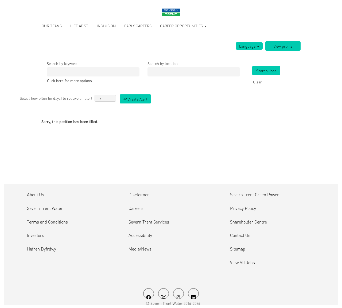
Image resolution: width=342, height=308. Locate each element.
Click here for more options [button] (69, 80)
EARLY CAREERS (137, 25)
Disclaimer (139, 194)
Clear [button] (257, 81)
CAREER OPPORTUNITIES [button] (182, 25)
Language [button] (247, 46)
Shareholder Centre (248, 222)
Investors (35, 235)
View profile (283, 46)
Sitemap (237, 249)
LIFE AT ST (79, 25)
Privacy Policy (243, 208)
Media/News (140, 249)
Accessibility (140, 235)
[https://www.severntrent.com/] (171, 12)
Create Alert (136, 99)
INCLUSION (106, 25)
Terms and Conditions (47, 222)
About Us (35, 194)
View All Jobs (242, 262)
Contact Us (240, 235)
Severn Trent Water (45, 208)
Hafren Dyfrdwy (41, 249)
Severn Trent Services (149, 222)
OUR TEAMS (52, 25)
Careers (136, 208)
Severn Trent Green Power (254, 194)
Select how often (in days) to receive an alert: (57, 98)
